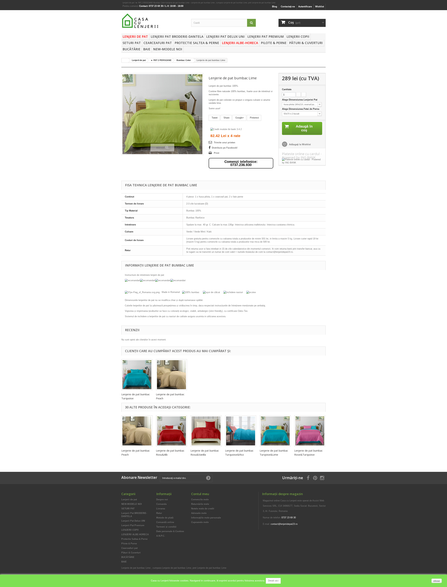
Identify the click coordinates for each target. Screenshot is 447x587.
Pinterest (254, 117)
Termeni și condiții (166, 526)
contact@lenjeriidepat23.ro (284, 524)
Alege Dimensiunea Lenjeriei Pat (300, 99)
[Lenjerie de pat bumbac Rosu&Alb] (171, 430)
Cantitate (286, 89)
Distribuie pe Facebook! (224, 147)
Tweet (214, 117)
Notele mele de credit (202, 508)
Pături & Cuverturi (306, 43)
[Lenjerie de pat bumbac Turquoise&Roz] (240, 430)
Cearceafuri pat (158, 43)
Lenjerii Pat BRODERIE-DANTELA (177, 36)
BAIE (146, 49)
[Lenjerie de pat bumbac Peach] (171, 374)
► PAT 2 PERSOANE (144, 2)
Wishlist (319, 6)
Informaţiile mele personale (206, 517)
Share (226, 117)
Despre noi (162, 499)
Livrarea (160, 508)
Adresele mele (199, 513)
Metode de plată (164, 517)
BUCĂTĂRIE (131, 49)
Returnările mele (200, 504)
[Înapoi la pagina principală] (125, 60)
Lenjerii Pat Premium (265, 36)
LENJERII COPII (298, 36)
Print (216, 153)
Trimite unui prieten (224, 142)
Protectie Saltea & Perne (197, 43)
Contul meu (200, 494)
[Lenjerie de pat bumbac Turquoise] (136, 374)
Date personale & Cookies (170, 531)
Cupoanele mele (200, 522)
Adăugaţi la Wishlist (299, 144)
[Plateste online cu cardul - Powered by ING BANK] (302, 161)
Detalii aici (273, 580)
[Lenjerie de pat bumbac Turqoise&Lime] (275, 430)
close (436, 580)
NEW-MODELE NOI (167, 49)
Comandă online (165, 522)
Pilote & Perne (274, 43)
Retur (159, 513)
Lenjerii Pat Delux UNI (225, 36)
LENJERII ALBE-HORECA (240, 43)
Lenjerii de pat (129, 2)
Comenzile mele (200, 499)
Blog (274, 6)
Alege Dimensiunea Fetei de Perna (301, 109)
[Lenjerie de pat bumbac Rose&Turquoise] (309, 430)
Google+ (239, 117)
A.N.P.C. (160, 536)
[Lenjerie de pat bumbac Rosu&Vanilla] (206, 430)
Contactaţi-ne (288, 6)
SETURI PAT (132, 43)
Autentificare (305, 6)
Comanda (161, 504)
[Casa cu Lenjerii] (153, 21)
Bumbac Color (159, 2)
